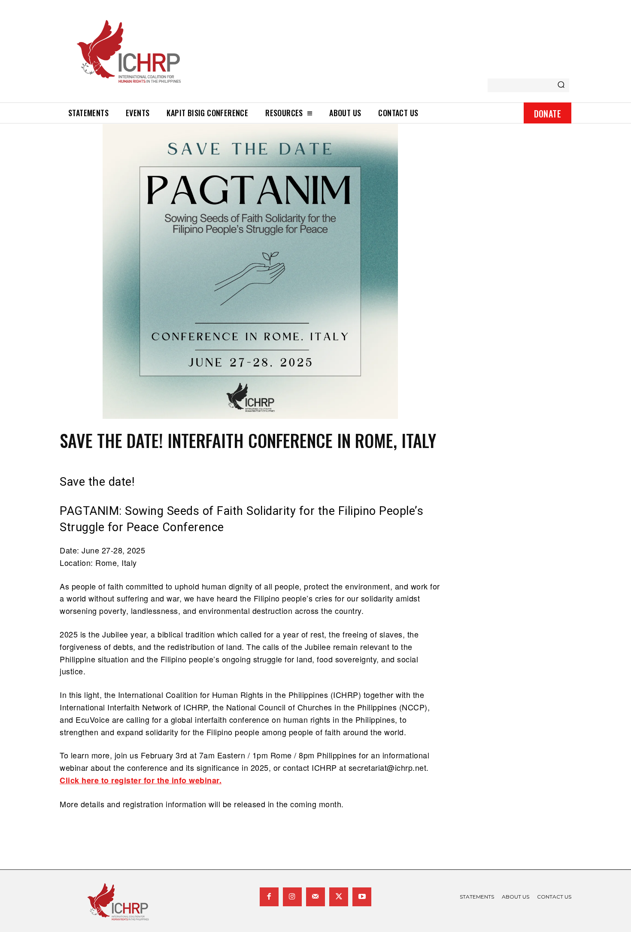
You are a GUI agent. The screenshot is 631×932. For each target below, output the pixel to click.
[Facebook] (269, 896)
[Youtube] (361, 896)
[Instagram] (292, 896)
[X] (338, 896)
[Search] (561, 85)
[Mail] (315, 896)
